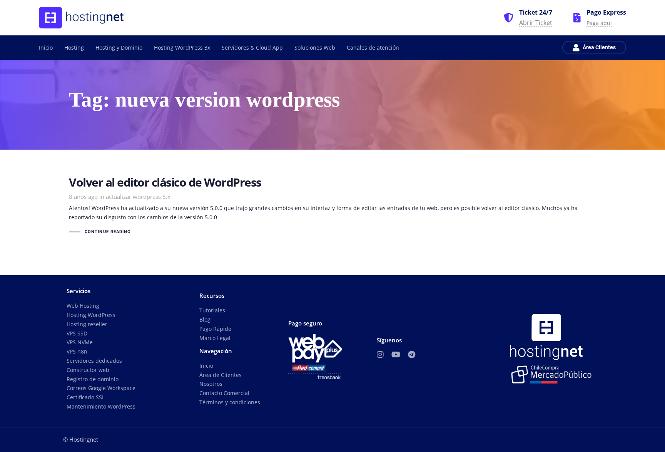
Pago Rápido (215, 328)
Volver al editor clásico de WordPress (332, 207)
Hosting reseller (87, 324)
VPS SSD (77, 333)
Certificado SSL (86, 397)
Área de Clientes (220, 375)
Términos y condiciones (229, 402)
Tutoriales (212, 310)
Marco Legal (215, 338)
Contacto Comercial (224, 393)
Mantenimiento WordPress (101, 406)
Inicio (206, 365)
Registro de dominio (93, 379)
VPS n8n (77, 351)
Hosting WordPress (91, 315)
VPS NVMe (80, 342)
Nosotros (210, 383)
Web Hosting (83, 305)
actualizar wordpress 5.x (138, 196)
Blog (205, 319)
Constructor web (88, 370)
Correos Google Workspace (101, 388)
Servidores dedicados (94, 360)
